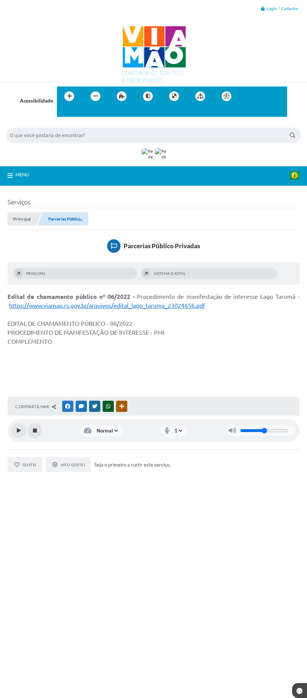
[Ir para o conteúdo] (247, 96)
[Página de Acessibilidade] (226, 96)
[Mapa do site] (200, 96)
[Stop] (34, 430)
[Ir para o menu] (264, 96)
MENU (22, 174)
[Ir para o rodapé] (80, 111)
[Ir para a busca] (64, 111)
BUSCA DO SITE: (28, 124)
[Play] (18, 430)
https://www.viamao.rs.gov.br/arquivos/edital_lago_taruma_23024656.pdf (107, 305)
